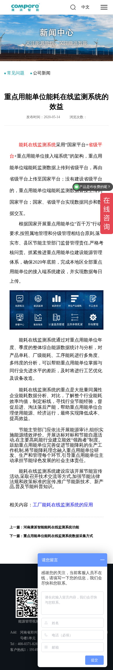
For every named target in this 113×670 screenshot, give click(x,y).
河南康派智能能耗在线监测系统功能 (51, 527)
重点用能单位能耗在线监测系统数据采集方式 (58, 536)
